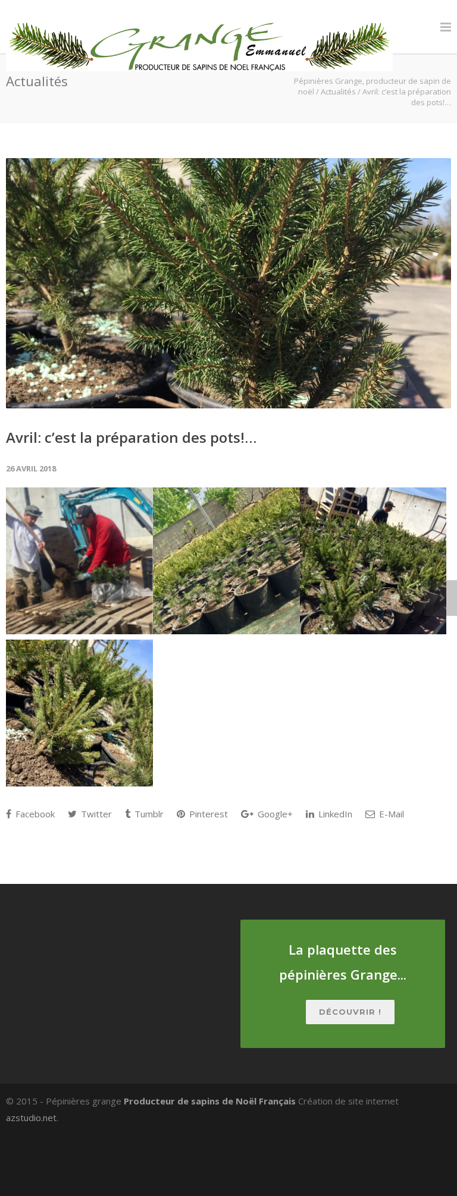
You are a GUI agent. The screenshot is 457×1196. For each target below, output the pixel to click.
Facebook (34, 814)
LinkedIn (334, 814)
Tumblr (148, 814)
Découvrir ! (350, 1011)
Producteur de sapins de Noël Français (210, 1101)
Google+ (274, 814)
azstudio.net (31, 1117)
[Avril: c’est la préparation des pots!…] (228, 283)
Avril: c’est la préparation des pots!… (131, 437)
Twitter (95, 814)
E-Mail (390, 814)
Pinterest (207, 814)
